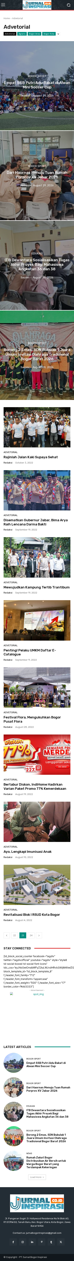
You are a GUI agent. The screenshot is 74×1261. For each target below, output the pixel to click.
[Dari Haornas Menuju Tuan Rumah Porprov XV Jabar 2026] (37, 175)
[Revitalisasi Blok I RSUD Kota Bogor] (37, 885)
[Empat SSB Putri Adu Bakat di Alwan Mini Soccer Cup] (37, 85)
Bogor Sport (37, 76)
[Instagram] (22, 1241)
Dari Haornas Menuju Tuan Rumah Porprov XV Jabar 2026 (48, 1089)
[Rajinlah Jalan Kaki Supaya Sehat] (37, 427)
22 (14, 935)
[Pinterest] (41, 1241)
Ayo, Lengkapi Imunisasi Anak (28, 852)
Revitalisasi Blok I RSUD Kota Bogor (32, 915)
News (29, 1153)
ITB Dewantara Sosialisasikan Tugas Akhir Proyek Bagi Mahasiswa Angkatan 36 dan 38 (47, 1113)
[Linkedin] (32, 1241)
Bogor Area (34, 33)
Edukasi (37, 253)
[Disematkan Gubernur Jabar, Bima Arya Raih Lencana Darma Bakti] (37, 490)
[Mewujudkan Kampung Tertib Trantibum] (37, 557)
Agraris (22, 33)
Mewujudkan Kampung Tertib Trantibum (37, 587)
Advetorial (10, 33)
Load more (35, 1177)
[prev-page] (7, 935)
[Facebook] (13, 1241)
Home (7, 18)
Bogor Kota (49, 33)
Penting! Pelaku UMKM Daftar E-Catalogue (30, 652)
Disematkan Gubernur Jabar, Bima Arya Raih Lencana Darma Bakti (36, 522)
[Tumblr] (51, 1241)
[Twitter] (60, 1241)
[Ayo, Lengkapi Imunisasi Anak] (37, 822)
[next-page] (39, 935)
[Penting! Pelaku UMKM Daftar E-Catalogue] (37, 620)
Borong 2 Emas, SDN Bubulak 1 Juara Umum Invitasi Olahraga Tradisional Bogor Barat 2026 (46, 1138)
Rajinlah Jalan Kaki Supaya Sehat (31, 457)
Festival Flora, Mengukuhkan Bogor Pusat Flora (32, 719)
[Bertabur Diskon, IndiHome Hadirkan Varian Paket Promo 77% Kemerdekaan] (37, 754)
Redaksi (8, 462)
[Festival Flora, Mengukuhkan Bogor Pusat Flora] (37, 687)
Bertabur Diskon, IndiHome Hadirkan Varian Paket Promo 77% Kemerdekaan (35, 786)
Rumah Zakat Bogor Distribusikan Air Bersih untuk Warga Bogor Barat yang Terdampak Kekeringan (46, 1162)
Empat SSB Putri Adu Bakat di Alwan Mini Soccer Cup (46, 1064)
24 (31, 935)
